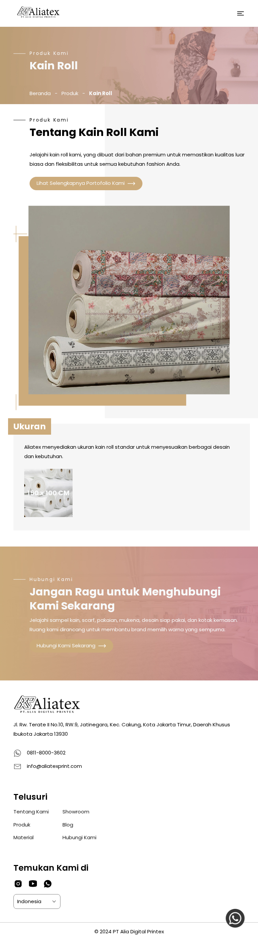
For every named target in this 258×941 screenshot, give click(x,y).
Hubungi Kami (79, 837)
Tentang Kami (31, 811)
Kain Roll (100, 93)
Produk (69, 93)
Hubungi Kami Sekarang (66, 645)
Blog (67, 824)
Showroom (75, 811)
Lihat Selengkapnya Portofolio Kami (81, 183)
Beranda (40, 93)
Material (23, 837)
